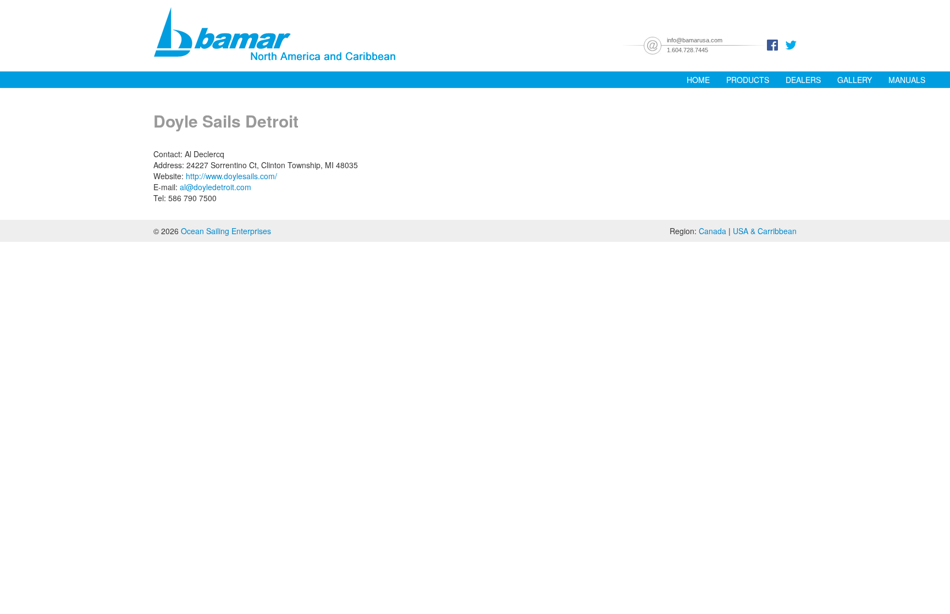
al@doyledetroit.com (215, 186)
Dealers (803, 79)
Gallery (854, 79)
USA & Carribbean (765, 230)
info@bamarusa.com (694, 40)
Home (698, 79)
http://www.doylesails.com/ (231, 175)
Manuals (906, 79)
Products (747, 79)
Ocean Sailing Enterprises (226, 230)
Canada (712, 230)
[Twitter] (791, 43)
